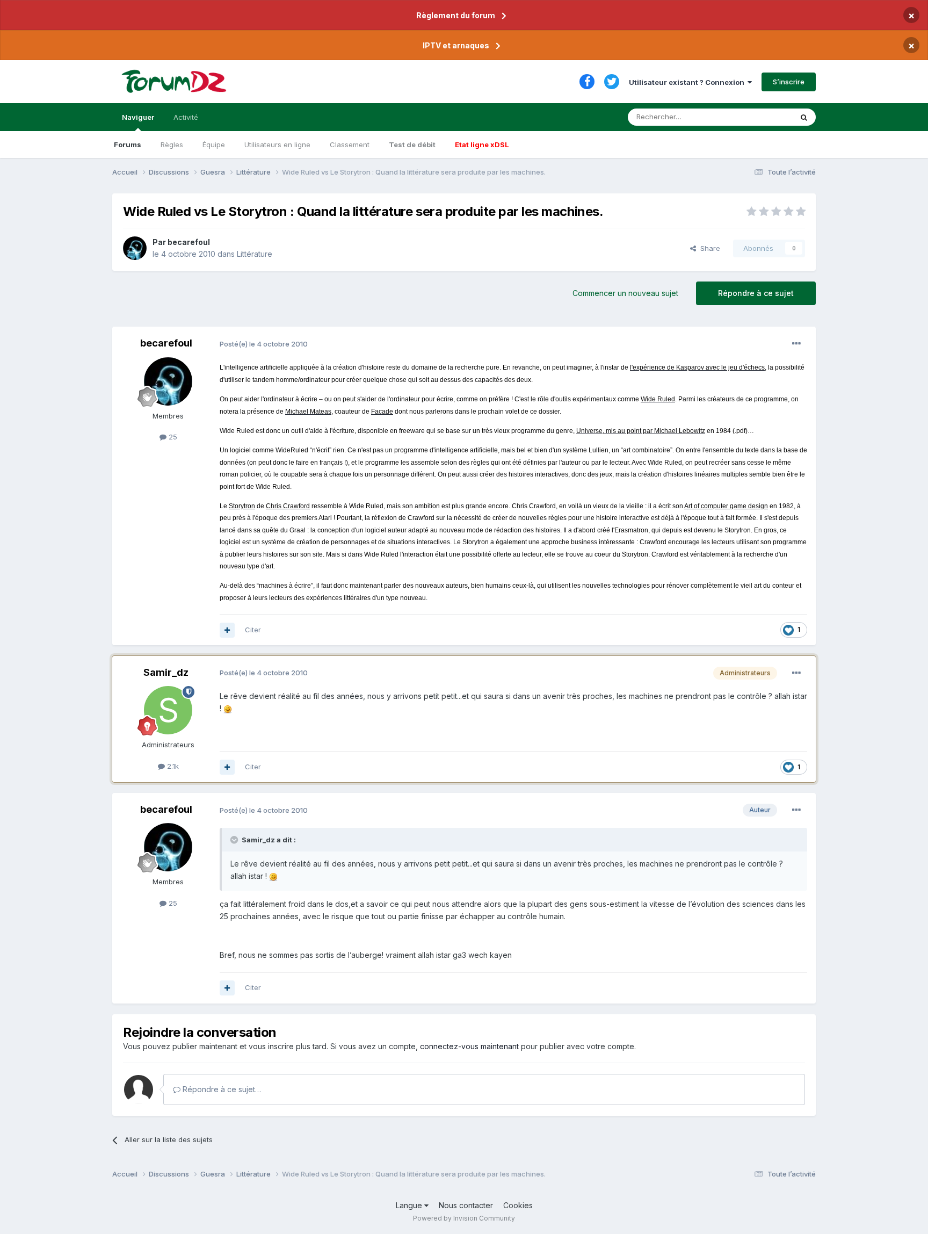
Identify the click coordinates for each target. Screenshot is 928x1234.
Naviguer (138, 117)
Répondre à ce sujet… (220, 1089)
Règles (172, 144)
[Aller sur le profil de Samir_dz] (168, 710)
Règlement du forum (455, 15)
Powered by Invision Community (464, 1218)
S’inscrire (788, 81)
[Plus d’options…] (796, 343)
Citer (253, 629)
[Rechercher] (804, 117)
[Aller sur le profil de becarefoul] (135, 248)
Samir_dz (166, 672)
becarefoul (189, 242)
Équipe (213, 144)
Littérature (254, 253)
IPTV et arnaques (456, 45)
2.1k (172, 766)
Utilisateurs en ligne (277, 144)
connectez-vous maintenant (469, 1046)
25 (171, 436)
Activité (185, 117)
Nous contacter (466, 1205)
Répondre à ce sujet (756, 293)
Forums (127, 144)
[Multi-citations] (227, 630)
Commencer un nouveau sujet (625, 293)
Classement (349, 144)
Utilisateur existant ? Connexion (688, 82)
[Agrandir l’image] (227, 708)
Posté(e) (264, 344)
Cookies (518, 1205)
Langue (410, 1205)
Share (708, 248)
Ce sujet (764, 117)
